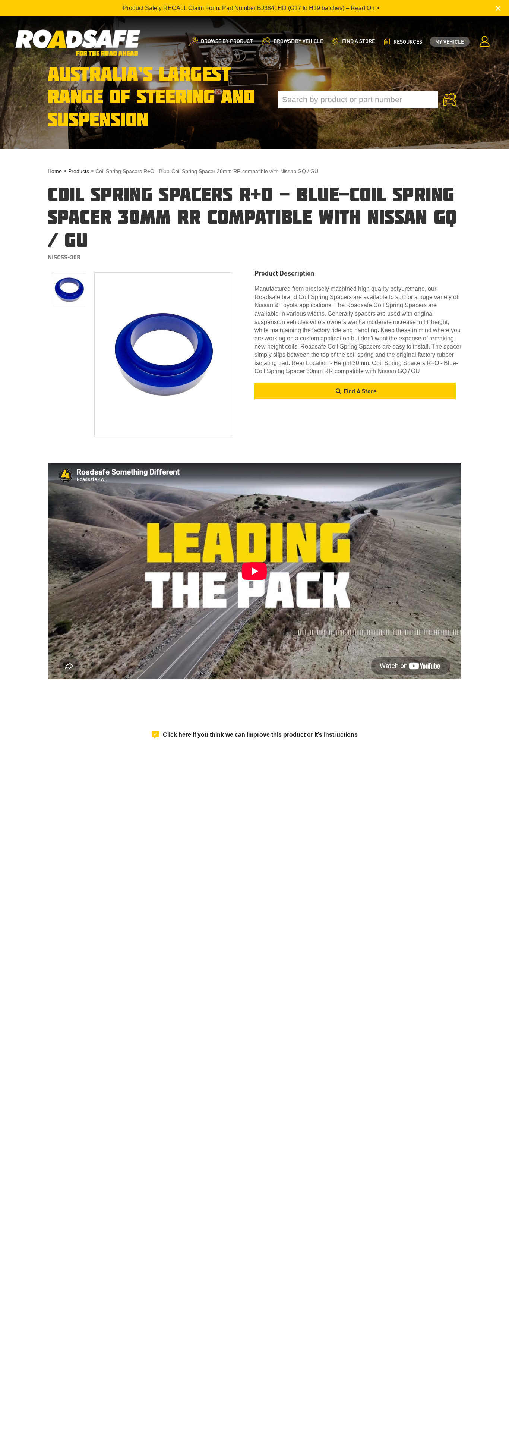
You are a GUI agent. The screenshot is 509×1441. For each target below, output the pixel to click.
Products (78, 171)
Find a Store (360, 391)
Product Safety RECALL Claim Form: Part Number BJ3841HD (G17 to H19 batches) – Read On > (251, 8)
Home (55, 171)
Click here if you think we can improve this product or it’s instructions (260, 734)
